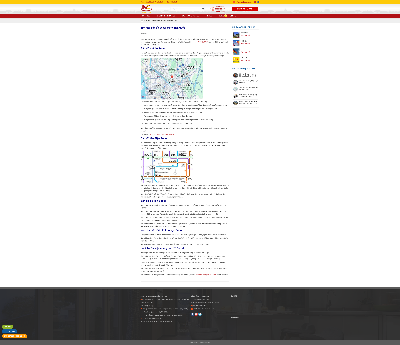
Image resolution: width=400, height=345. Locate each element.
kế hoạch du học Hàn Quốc (206, 275)
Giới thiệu (146, 16)
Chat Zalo (7, 327)
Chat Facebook (9, 331)
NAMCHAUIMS (202, 42)
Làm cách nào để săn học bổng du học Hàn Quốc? (248, 75)
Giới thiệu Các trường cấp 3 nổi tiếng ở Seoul (248, 95)
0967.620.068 (220, 12)
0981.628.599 (220, 9)
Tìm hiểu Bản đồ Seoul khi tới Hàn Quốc (248, 89)
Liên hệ (233, 16)
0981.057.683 (220, 6)
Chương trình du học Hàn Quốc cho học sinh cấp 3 (248, 102)
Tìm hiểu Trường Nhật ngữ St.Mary (248, 82)
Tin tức (209, 16)
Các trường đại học (190, 16)
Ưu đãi (221, 16)
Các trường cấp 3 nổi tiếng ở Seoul (161, 134)
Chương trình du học (166, 16)
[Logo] (151, 9)
